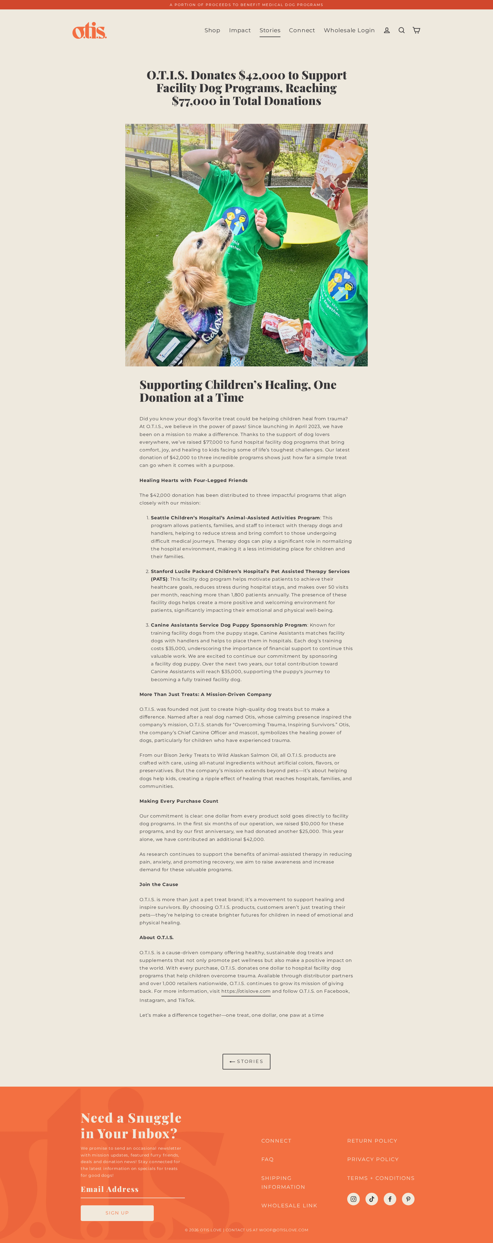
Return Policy (372, 1141)
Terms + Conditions (381, 1178)
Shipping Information (283, 1182)
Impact (240, 30)
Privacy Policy (373, 1159)
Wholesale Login (349, 30)
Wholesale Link (289, 1205)
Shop (213, 30)
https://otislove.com (246, 991)
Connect (302, 30)
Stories (270, 30)
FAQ (267, 1159)
